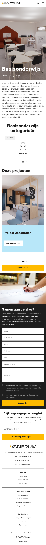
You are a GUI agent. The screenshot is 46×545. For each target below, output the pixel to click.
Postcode (7, 351)
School (6, 344)
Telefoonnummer (9, 364)
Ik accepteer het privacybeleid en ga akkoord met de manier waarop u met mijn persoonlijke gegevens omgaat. (23, 387)
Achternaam (8, 338)
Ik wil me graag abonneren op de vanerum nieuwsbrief (22, 396)
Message (7, 375)
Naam (6, 331)
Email (6, 357)
